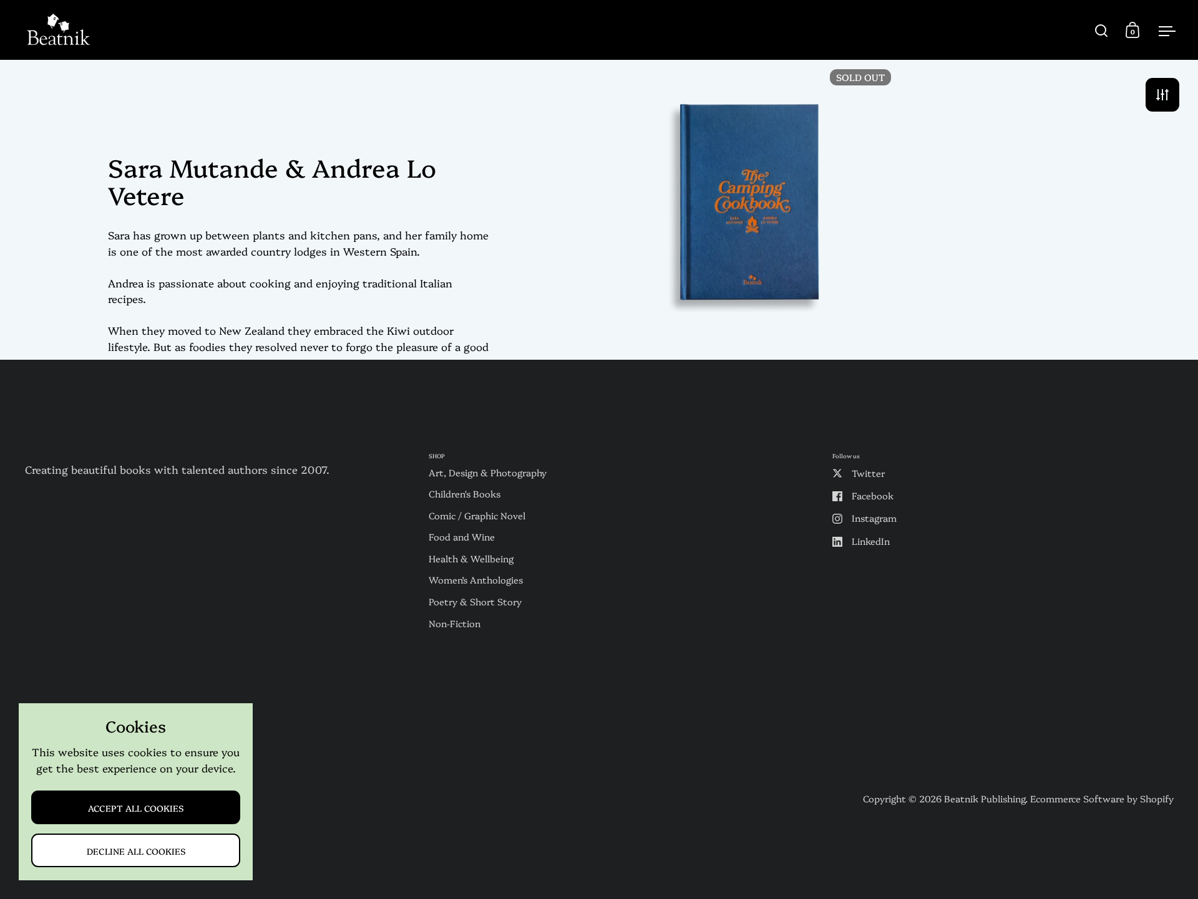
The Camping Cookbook (749, 209)
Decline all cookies (136, 851)
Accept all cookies (135, 808)
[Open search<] (1101, 30)
